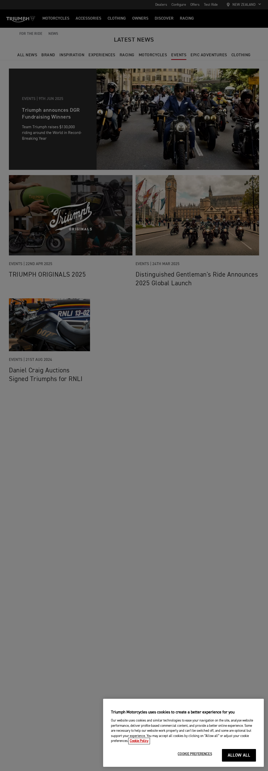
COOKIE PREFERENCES (195, 754)
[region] (183, 733)
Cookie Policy (139, 741)
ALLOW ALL (239, 755)
